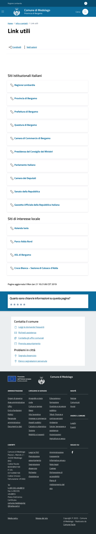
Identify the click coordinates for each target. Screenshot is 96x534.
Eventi (73, 427)
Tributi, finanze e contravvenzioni (56, 416)
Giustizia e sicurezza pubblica (58, 408)
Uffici (10, 406)
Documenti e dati (15, 426)
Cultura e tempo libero (35, 408)
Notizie (73, 398)
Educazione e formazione (55, 400)
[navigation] (2, 11)
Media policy (13, 518)
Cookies (53, 468)
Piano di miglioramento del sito (57, 484)
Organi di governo (15, 398)
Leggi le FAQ (34, 452)
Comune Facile (69, 524)
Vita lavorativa (35, 414)
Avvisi (72, 406)
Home (10, 23)
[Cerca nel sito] (85, 12)
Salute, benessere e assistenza (58, 428)
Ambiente (54, 422)
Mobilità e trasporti (36, 434)
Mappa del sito (42, 518)
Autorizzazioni (55, 434)
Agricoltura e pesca (57, 438)
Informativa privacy (58, 460)
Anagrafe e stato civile (36, 400)
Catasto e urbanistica (37, 426)
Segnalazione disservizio (34, 466)
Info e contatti (22, 23)
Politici (10, 414)
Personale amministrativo (14, 420)
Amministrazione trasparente (57, 454)
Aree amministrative (16, 402)
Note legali (54, 464)
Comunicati (75, 402)
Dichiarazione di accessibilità (56, 474)
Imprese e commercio (37, 418)
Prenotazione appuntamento (35, 458)
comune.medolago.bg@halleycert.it (16, 504)
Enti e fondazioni (15, 410)
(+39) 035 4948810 (16, 487)
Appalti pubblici (35, 422)
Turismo (32, 430)
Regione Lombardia (15, 3)
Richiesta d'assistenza (34, 474)
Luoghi (73, 423)
